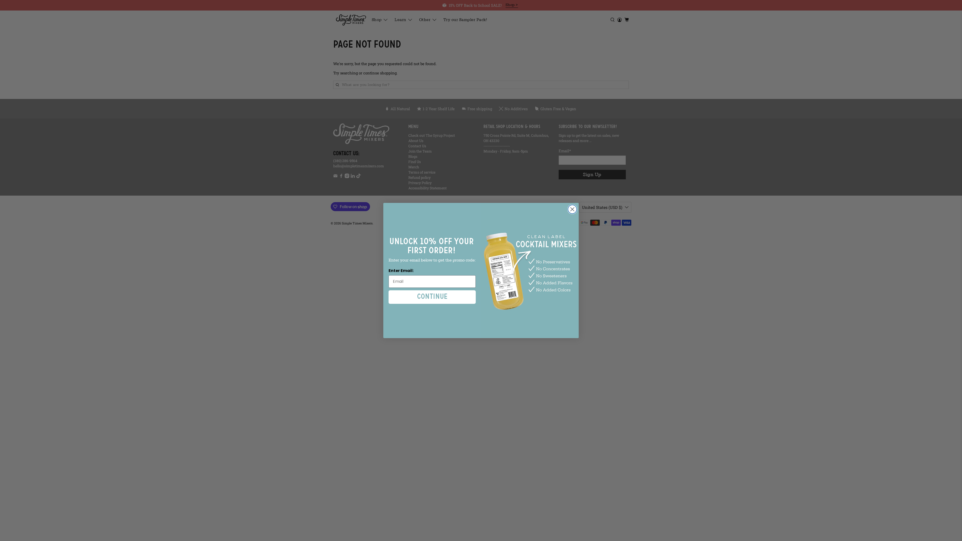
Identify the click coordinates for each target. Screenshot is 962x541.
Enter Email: (401, 271)
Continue (432, 297)
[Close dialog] (572, 209)
